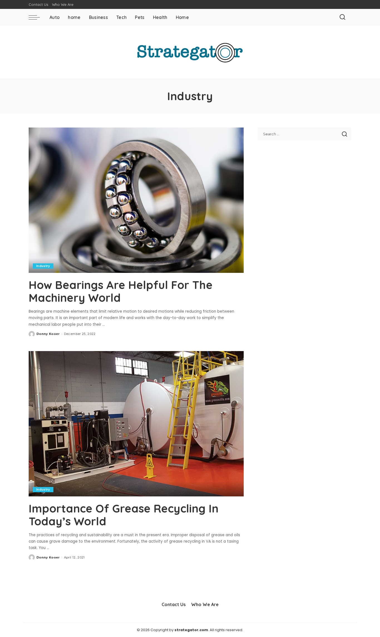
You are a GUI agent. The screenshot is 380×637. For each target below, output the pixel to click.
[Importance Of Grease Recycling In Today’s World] (136, 423)
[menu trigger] (37, 17)
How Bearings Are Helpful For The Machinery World (121, 291)
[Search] (342, 17)
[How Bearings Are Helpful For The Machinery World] (136, 200)
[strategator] (190, 52)
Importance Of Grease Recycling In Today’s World (123, 514)
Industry (43, 266)
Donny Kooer (48, 334)
